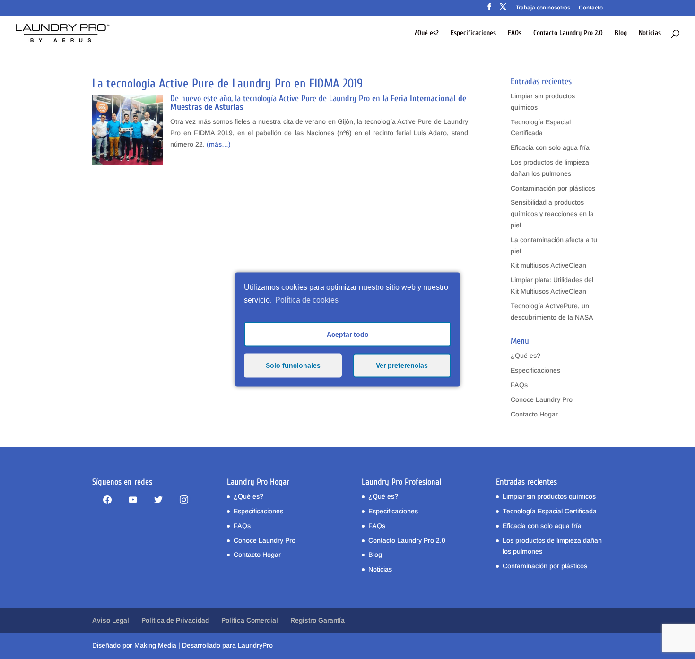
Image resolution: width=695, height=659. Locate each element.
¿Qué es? (427, 33)
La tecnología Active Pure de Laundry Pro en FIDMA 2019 (227, 84)
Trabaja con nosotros (543, 8)
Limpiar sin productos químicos (549, 496)
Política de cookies (307, 300)
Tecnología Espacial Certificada (550, 511)
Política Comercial (249, 620)
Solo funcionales (293, 365)
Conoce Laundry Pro (542, 399)
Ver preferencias (402, 365)
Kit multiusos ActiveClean (548, 265)
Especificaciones (473, 33)
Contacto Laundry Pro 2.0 (568, 33)
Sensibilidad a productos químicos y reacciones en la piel (552, 214)
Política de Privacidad (175, 620)
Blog (621, 33)
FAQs (514, 33)
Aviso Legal (110, 620)
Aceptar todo (348, 334)
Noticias (650, 33)
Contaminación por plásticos (553, 188)
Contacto (591, 8)
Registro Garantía (317, 620)
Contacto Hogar (534, 414)
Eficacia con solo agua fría (550, 147)
